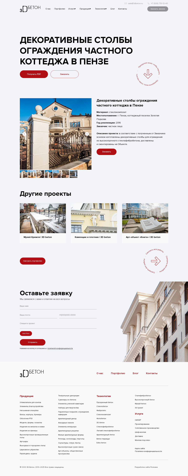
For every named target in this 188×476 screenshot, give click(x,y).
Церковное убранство (29, 450)
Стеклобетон (102, 406)
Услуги (139, 413)
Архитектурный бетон (106, 435)
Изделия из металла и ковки (32, 427)
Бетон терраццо (103, 439)
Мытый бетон (140, 404)
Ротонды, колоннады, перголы (71, 439)
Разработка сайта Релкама (146, 467)
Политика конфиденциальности (148, 451)
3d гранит (139, 408)
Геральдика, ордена (28, 454)
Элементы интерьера (67, 427)
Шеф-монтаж (140, 432)
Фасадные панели (66, 423)
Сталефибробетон (143, 396)
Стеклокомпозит (104, 414)
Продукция (26, 396)
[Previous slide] (24, 134)
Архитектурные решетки (68, 431)
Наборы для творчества (68, 408)
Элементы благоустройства (31, 406)
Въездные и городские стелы (32, 445)
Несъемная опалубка (29, 410)
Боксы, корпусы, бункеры (30, 414)
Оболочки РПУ (26, 418)
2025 (42, 467)
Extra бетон (101, 443)
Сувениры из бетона (67, 400)
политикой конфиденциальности (60, 348)
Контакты (152, 373)
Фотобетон (101, 418)
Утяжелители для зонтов (30, 402)
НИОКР (138, 420)
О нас (100, 373)
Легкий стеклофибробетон (108, 431)
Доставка (139, 436)
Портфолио (118, 373)
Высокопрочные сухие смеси (70, 447)
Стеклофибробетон (105, 427)
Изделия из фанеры (28, 431)
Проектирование (142, 424)
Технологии (104, 396)
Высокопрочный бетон (145, 400)
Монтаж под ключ (142, 440)
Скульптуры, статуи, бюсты (69, 443)
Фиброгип (101, 410)
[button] (157, 8)
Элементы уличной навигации (71, 404)
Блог (136, 373)
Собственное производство (147, 428)
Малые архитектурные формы (71, 435)
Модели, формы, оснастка (31, 422)
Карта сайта (140, 448)
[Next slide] (87, 134)
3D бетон (100, 422)
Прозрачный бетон (105, 402)
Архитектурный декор (67, 419)
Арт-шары (24, 441)
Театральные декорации (68, 396)
